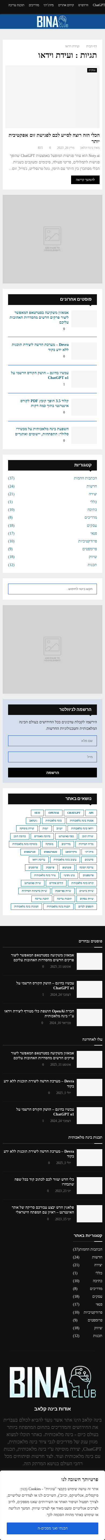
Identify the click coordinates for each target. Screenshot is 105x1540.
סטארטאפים (50, 851)
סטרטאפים (30, 851)
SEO (37, 812)
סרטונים (89, 859)
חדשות (92, 486)
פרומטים (33, 867)
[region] (52, 1505)
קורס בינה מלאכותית (82, 883)
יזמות (45, 828)
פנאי (93, 533)
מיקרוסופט (71, 851)
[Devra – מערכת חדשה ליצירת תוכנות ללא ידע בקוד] (84, 350)
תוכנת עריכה (16, 5)
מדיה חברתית (86, 844)
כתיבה (92, 510)
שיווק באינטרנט (32, 883)
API (91, 812)
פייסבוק (50, 867)
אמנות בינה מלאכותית (81, 820)
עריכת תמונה (86, 867)
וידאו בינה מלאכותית (82, 828)
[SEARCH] (13, 589)
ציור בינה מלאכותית (44, 875)
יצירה (93, 494)
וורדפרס (83, 5)
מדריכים (34, 5)
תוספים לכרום (85, 906)
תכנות (92, 565)
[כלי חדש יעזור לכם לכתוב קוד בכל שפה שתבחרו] (89, 1185)
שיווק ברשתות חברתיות (34, 890)
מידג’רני (49, 5)
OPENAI (53, 812)
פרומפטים (89, 549)
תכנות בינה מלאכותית (58, 906)
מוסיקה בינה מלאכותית (24, 844)
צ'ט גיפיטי (69, 875)
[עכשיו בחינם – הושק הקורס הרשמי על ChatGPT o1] (84, 379)
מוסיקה (49, 844)
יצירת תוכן (87, 836)
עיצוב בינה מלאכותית (65, 859)
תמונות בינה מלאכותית (26, 906)
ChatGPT (99, 5)
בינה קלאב (86, 148)
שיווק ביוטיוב (86, 890)
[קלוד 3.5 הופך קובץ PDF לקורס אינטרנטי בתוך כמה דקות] (84, 407)
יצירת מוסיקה (27, 828)
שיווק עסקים (86, 898)
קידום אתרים (66, 5)
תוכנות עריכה (64, 898)
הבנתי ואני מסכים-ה (53, 1528)
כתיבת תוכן (20, 836)
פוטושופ (66, 867)
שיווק (93, 557)
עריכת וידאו (38, 859)
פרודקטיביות (87, 541)
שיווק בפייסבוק (63, 890)
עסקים (92, 70)
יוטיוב (60, 828)
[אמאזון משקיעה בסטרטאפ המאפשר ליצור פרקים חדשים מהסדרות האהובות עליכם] (84, 318)
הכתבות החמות (85, 478)
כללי (93, 502)
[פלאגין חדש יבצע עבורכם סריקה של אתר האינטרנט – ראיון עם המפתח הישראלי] (89, 1213)
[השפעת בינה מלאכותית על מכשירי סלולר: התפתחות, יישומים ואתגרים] (84, 435)
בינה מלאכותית (54, 820)
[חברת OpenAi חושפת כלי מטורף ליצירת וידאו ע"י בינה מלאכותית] (89, 1017)
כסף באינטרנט (66, 836)
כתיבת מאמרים (42, 836)
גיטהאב (33, 820)
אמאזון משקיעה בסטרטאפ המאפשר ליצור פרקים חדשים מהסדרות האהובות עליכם (39, 317)
